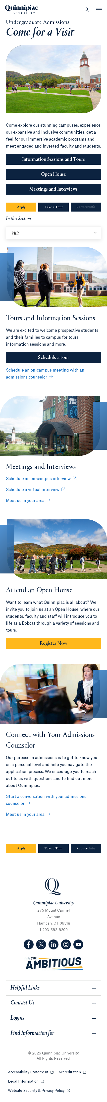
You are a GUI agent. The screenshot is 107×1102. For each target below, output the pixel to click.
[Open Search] (86, 9)
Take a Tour (54, 207)
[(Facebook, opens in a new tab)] (29, 944)
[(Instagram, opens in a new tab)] (66, 944)
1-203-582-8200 (54, 930)
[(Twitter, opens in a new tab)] (41, 944)
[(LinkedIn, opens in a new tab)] (53, 944)
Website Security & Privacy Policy (39, 1091)
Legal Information (26, 1081)
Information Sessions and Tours (53, 159)
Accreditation (72, 1072)
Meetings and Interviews (53, 189)
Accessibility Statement (31, 1072)
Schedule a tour (53, 357)
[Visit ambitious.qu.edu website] (53, 964)
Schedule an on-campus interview (38, 479)
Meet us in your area (25, 501)
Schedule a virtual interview (32, 490)
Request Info (88, 207)
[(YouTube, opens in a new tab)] (78, 944)
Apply (21, 207)
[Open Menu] (99, 9)
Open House (53, 174)
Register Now (53, 643)
